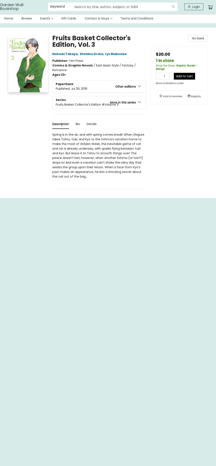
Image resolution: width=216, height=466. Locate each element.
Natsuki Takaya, (65, 54)
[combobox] (60, 7)
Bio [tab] (78, 124)
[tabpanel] (99, 160)
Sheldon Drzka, (92, 54)
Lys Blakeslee (116, 54)
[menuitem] (8, 18)
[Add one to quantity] (170, 76)
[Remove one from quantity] (158, 76)
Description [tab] (60, 124)
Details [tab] (92, 124)
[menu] (108, 18)
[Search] (173, 7)
